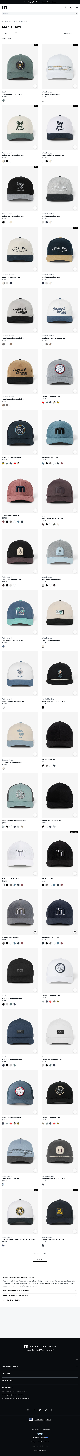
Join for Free (46, 2)
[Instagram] (28, 1410)
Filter (5, 33)
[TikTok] (46, 1410)
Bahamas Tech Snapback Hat (53, 518)
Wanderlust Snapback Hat (12, 998)
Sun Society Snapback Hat (12, 762)
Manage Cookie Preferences (40, 1442)
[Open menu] (77, 7)
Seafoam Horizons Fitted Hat (53, 94)
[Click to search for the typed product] (76, 13)
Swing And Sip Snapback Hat (13, 155)
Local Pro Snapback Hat (51, 216)
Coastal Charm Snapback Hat (13, 701)
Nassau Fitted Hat (48, 759)
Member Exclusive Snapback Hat (54, 1178)
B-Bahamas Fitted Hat (50, 457)
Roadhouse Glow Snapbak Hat (13, 338)
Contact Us (7, 1388)
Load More (40, 1259)
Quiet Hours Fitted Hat (10, 1178)
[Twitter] (40, 1410)
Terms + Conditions (40, 1450)
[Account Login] (65, 7)
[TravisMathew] (4, 7)
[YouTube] (52, 1410)
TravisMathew (7, 21)
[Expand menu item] (77, 1360)
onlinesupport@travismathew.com (12, 1395)
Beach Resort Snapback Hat (12, 640)
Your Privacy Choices (38, 1437)
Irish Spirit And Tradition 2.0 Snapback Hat (18, 1239)
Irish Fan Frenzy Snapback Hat (53, 1239)
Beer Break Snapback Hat (11, 579)
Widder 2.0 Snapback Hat (51, 820)
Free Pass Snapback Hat (51, 640)
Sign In (54, 2)
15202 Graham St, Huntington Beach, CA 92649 (16, 1398)
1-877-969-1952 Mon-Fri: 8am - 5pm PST (15, 1391)
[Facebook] (34, 1410)
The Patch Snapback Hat (51, 396)
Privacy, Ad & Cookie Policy (40, 1446)
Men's (16, 21)
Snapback (47, 1283)
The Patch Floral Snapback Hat (14, 820)
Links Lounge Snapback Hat (12, 94)
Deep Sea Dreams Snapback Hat (54, 701)
